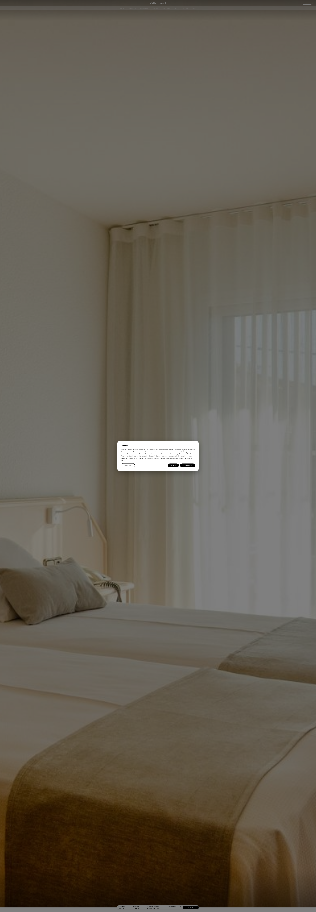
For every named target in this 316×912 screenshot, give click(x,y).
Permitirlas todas (187, 465)
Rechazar (173, 465)
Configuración (128, 465)
